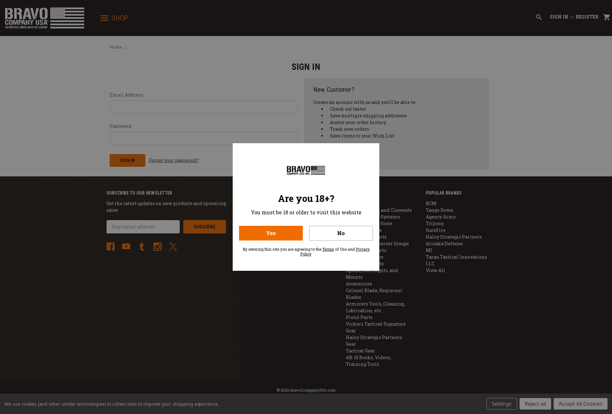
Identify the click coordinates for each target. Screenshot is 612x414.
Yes (271, 233)
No (341, 233)
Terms (328, 249)
